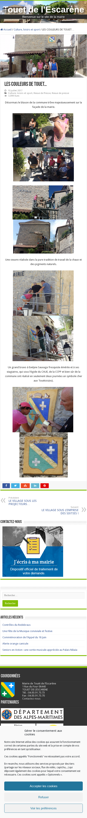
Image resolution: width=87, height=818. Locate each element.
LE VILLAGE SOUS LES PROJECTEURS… (22, 501)
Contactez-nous (31, 698)
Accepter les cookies (43, 786)
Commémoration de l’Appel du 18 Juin (24, 637)
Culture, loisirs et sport (27, 29)
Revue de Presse (42, 93)
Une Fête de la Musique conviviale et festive (27, 631)
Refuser (43, 797)
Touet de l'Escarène (43, 9)
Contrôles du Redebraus (16, 624)
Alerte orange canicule (15, 643)
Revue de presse (60, 93)
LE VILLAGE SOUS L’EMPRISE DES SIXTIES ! (60, 510)
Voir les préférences (43, 808)
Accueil (7, 29)
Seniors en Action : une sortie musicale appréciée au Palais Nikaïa (39, 649)
